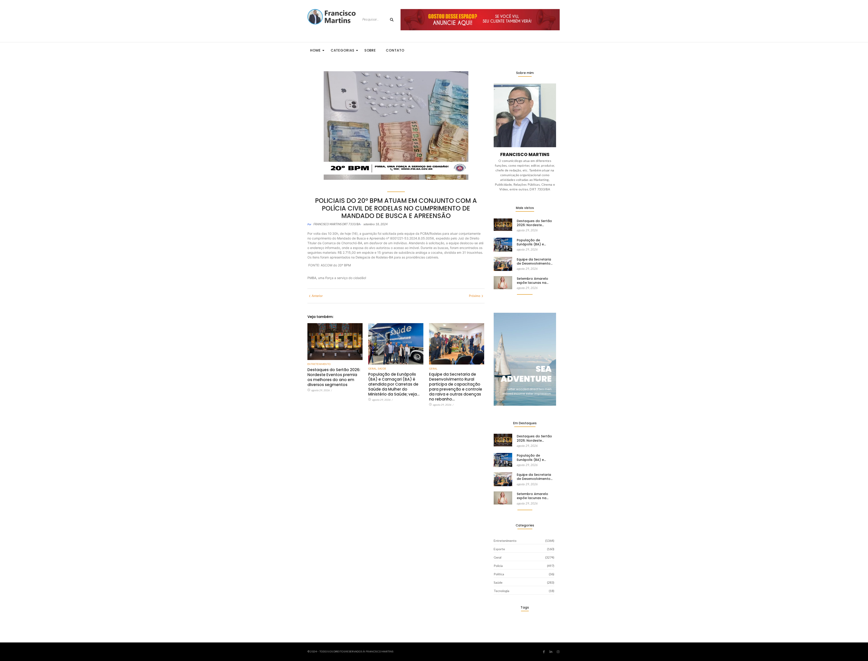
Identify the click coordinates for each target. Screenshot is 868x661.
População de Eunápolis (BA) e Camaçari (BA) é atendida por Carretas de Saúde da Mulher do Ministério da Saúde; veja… (394, 384)
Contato (395, 50)
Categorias (342, 50)
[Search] (391, 19)
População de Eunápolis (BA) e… (531, 242)
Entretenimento (319, 363)
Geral (372, 368)
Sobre (370, 50)
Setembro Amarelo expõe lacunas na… (532, 281)
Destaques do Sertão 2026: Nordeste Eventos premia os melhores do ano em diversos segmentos (333, 377)
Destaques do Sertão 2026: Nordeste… (534, 223)
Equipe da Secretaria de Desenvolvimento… (534, 261)
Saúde (382, 368)
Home (315, 50)
